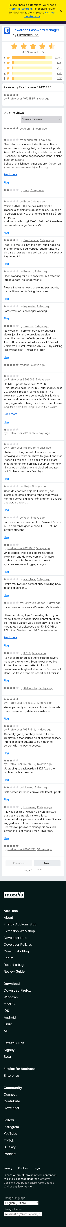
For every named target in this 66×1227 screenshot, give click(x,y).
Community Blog (16, 951)
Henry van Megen (34, 602)
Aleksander (30, 688)
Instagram (11, 1127)
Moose (27, 787)
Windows (11, 997)
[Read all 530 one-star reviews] (32, 78)
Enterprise (11, 1075)
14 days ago (44, 729)
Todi (26, 190)
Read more (10, 174)
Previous (19, 863)
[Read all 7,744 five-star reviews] (32, 57)
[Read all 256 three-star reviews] (32, 68)
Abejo (27, 486)
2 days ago (37, 190)
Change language (14, 1197)
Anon (26, 128)
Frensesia (29, 807)
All (6, 1031)
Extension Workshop (19, 931)
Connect (10, 1094)
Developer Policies (18, 944)
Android (10, 1017)
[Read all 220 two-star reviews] (32, 73)
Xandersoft (30, 139)
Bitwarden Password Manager (35, 30)
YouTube (10, 1134)
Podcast (10, 1154)
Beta (7, 1056)
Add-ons (11, 911)
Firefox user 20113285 (21, 433)
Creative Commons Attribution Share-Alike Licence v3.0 (29, 1182)
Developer (11, 1108)
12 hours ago (39, 128)
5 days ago (43, 379)
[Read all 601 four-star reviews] (32, 62)
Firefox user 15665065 (22, 447)
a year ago (43, 98)
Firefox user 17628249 (21, 702)
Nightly (9, 1050)
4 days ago (38, 364)
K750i (27, 653)
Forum (8, 958)
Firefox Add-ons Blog (20, 924)
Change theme (13, 1209)
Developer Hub (15, 938)
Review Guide (14, 971)
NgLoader (29, 306)
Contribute (12, 1101)
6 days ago (43, 579)
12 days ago (45, 688)
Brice (26, 201)
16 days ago (44, 807)
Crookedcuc (31, 240)
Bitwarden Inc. (28, 35)
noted (38, 1175)
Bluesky (10, 1147)
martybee (29, 579)
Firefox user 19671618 (21, 729)
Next (47, 863)
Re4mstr (28, 271)
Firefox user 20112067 (21, 548)
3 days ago (41, 271)
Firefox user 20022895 (22, 849)
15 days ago (40, 787)
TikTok (9, 1140)
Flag (6, 182)
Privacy (8, 1168)
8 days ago (39, 653)
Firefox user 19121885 (21, 98)
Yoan (26, 517)
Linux (8, 1024)
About (8, 917)
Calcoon (28, 326)
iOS (6, 1011)
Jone (26, 364)
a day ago (44, 139)
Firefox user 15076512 (21, 763)
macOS (9, 1004)
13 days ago (44, 702)
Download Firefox (17, 990)
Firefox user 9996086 (21, 379)
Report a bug (14, 965)
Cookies (23, 1168)
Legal (37, 1168)
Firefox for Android (20, 8)
